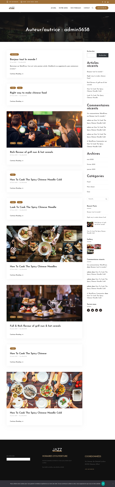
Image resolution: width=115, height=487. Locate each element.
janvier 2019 (91, 169)
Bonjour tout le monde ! (23, 59)
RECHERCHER (10, 456)
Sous (20, 87)
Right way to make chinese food (28, 93)
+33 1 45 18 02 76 (13, 2)
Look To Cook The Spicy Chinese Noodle (33, 207)
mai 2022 (90, 159)
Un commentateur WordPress (97, 113)
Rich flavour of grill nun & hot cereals (31, 152)
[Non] (113, 483)
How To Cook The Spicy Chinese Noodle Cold (36, 179)
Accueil (53, 8)
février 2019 (91, 164)
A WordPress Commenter (95, 141)
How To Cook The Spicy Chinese (28, 353)
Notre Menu (63, 8)
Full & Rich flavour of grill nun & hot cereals (35, 326)
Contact (87, 8)
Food (13, 87)
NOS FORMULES (76, 8)
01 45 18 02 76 (102, 8)
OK (103, 483)
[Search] (106, 199)
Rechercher (91, 51)
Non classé (14, 54)
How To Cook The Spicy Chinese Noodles (33, 266)
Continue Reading (15, 74)
